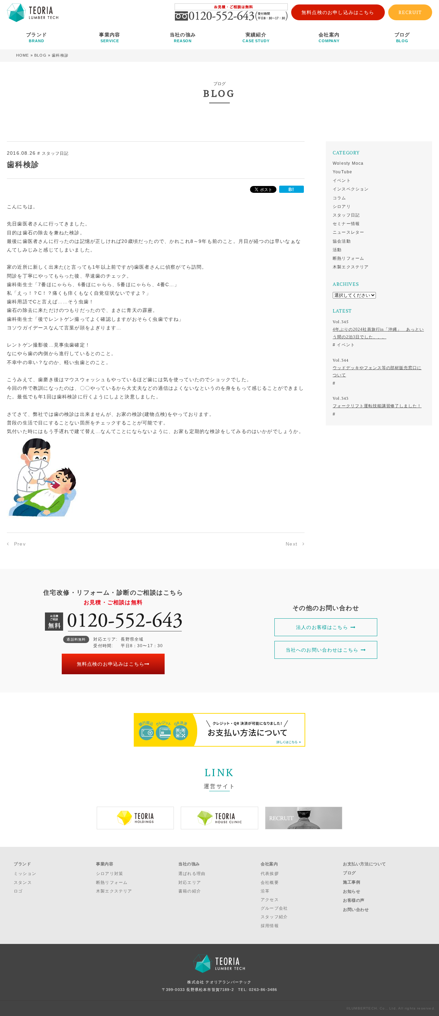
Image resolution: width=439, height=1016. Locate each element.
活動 (337, 249)
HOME (22, 55)
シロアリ (342, 206)
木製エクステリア (351, 267)
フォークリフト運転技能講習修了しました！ (377, 406)
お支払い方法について (364, 864)
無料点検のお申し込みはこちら (338, 12)
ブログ (402, 37)
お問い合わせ (356, 909)
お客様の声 (354, 900)
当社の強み (183, 37)
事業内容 (109, 37)
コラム (339, 198)
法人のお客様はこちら (322, 627)
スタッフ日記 (346, 215)
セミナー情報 (346, 223)
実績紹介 (256, 37)
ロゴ (18, 891)
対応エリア (189, 882)
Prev (20, 544)
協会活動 (342, 241)
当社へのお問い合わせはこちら (322, 650)
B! (291, 189)
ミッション (25, 873)
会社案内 (329, 37)
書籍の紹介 (189, 891)
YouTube (342, 172)
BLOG (40, 55)
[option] (135, 818)
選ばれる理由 (191, 873)
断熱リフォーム (348, 258)
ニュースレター (348, 232)
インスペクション (351, 189)
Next (291, 544)
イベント (342, 180)
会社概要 (270, 882)
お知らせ (351, 891)
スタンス (23, 882)
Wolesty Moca (348, 163)
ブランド (36, 37)
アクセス (270, 899)
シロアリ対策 (109, 873)
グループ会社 (274, 908)
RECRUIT (410, 12)
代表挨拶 (270, 873)
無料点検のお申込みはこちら (110, 664)
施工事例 (351, 882)
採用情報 (270, 925)
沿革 (265, 891)
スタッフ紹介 (274, 916)
